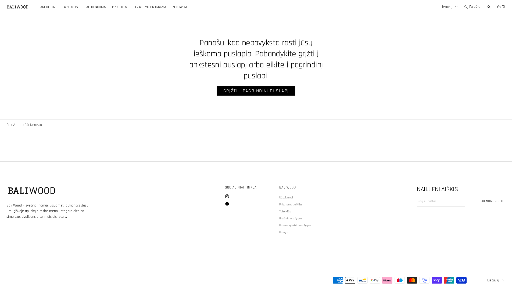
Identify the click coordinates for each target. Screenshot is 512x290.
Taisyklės (285, 211)
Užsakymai (286, 198)
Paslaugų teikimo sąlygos (295, 225)
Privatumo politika (290, 204)
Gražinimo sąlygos (290, 218)
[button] (472, 7)
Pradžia (11, 124)
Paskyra (284, 232)
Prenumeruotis (493, 201)
